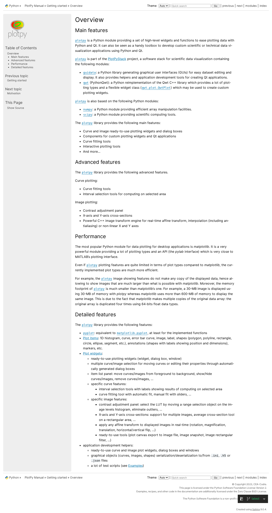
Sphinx (256, 509)
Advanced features (23, 60)
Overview (76, 5)
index (263, 5)
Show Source (15, 107)
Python (14, 5)
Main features (20, 56)
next (240, 5)
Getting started (57, 5)
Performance (19, 63)
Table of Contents (21, 48)
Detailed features (22, 67)
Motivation (14, 93)
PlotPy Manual (34, 5)
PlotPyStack (117, 59)
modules (251, 5)
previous (228, 5)
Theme (152, 5)
